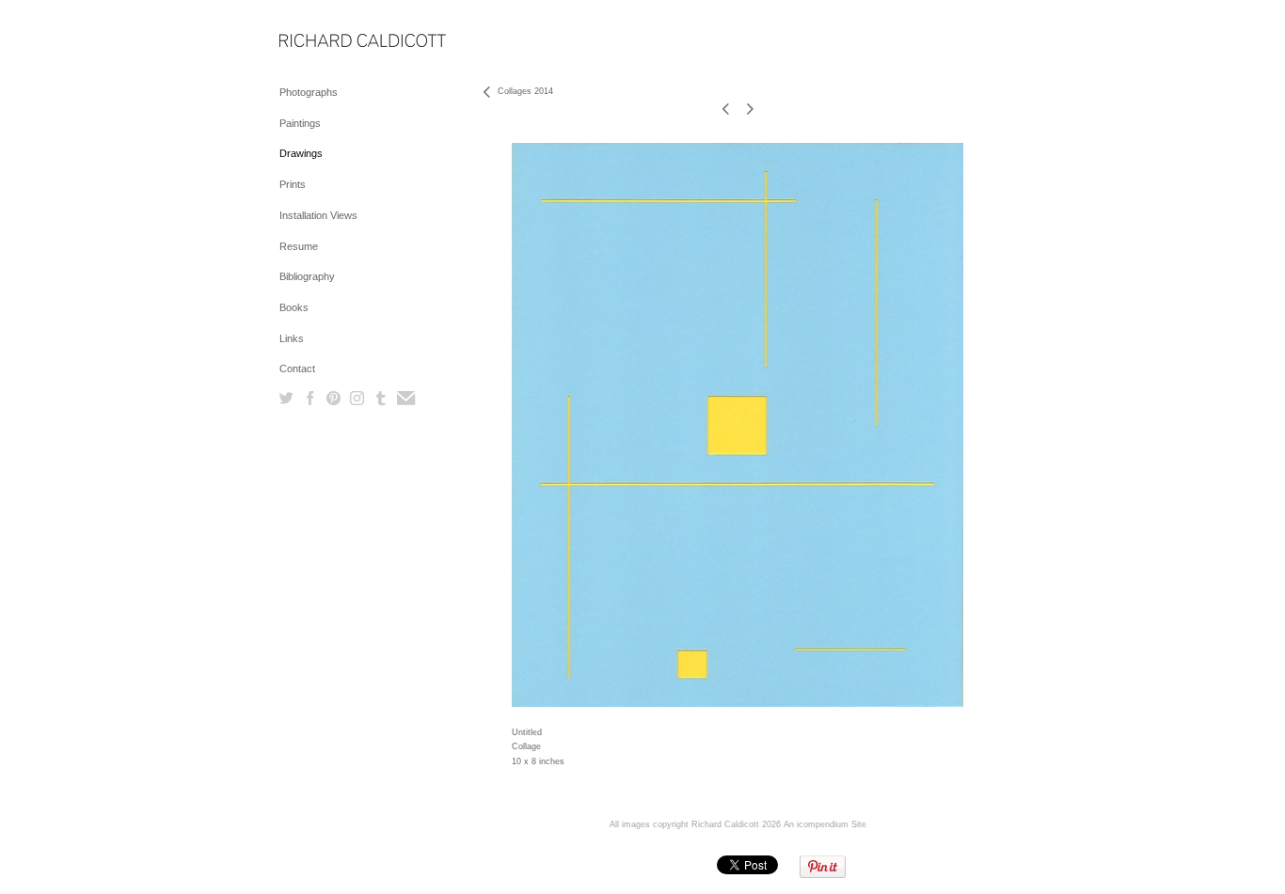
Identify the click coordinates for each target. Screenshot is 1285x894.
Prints (292, 184)
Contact (297, 368)
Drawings (301, 153)
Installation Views (318, 215)
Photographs (308, 92)
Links (291, 338)
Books (294, 307)
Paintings (300, 123)
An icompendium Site (825, 824)
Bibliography (307, 276)
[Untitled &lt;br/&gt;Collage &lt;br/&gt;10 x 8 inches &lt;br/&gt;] (737, 425)
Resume (298, 246)
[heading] (326, 42)
